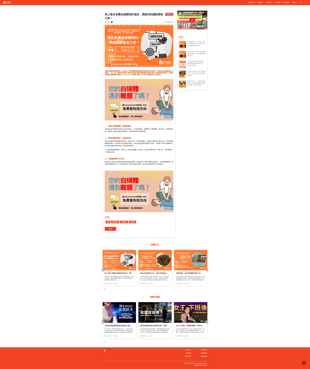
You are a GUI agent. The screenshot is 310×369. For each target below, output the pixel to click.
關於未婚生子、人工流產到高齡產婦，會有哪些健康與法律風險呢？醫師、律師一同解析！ (196, 83)
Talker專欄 (277, 2)
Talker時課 (286, 2)
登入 (301, 2)
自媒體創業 (115, 222)
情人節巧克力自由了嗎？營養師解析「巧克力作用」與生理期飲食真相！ (196, 73)
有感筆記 (260, 2)
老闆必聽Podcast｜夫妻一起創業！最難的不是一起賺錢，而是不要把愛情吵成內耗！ (196, 43)
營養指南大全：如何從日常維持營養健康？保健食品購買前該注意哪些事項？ (154, 326)
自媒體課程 (124, 222)
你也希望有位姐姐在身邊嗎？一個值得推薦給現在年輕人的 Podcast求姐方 (196, 63)
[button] (207, 269)
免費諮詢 (132, 222)
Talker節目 (269, 2)
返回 (110, 229)
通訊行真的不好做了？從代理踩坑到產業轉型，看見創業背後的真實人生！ (196, 53)
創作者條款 (188, 356)
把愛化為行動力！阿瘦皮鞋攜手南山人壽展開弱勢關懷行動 (190, 273)
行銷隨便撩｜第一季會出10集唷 (116, 326)
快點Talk (169, 14)
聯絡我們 (188, 353)
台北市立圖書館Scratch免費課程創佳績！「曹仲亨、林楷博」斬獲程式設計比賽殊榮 (154, 273)
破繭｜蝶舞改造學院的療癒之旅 (188, 326)
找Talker (294, 2)
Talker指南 (188, 350)
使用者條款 (204, 353)
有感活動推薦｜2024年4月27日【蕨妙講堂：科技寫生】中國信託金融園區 (118, 273)
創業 (108, 222)
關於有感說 (251, 2)
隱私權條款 (204, 356)
